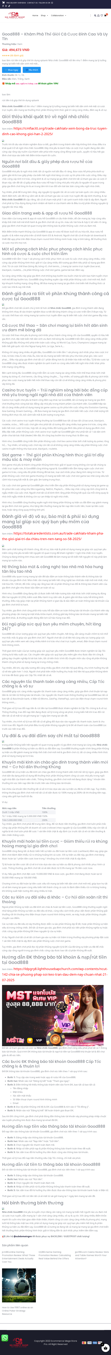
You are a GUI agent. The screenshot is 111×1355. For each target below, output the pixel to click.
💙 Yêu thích (31, 69)
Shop (43, 15)
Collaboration (57, 15)
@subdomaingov (23, 1236)
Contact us (32, 3)
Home (35, 15)
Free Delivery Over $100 (16, 3)
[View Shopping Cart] (105, 15)
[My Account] (98, 15)
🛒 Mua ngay (11, 69)
